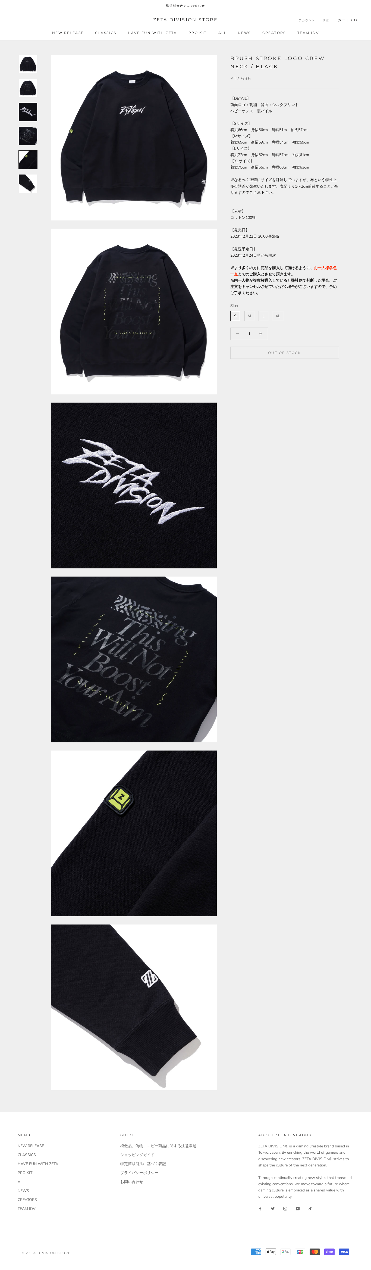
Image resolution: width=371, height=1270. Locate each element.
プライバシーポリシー (139, 1172)
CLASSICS (105, 33)
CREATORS (274, 33)
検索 (326, 20)
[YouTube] (298, 1208)
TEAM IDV (308, 33)
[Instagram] (285, 1208)
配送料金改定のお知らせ (185, 6)
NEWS (244, 33)
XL (278, 316)
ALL (222, 33)
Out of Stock (284, 352)
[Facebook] (260, 1208)
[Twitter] (273, 1208)
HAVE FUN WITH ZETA (152, 33)
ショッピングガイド (137, 1154)
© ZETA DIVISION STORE (46, 1253)
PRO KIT (197, 33)
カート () (347, 20)
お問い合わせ (131, 1181)
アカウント (307, 20)
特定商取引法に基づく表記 (143, 1163)
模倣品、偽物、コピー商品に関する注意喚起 (158, 1145)
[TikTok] (310, 1208)
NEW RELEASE (68, 33)
